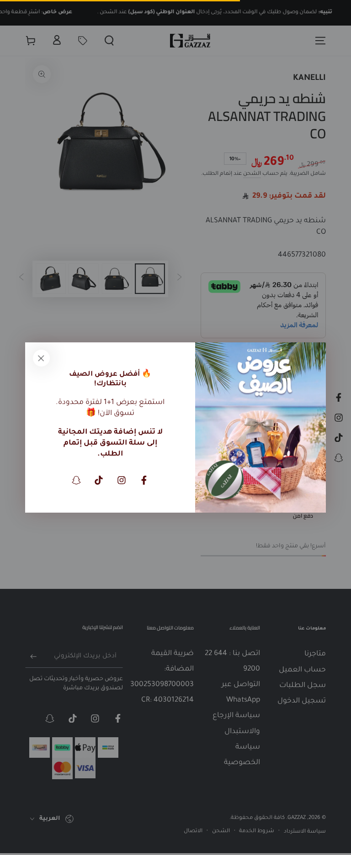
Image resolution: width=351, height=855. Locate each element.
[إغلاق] (41, 358)
